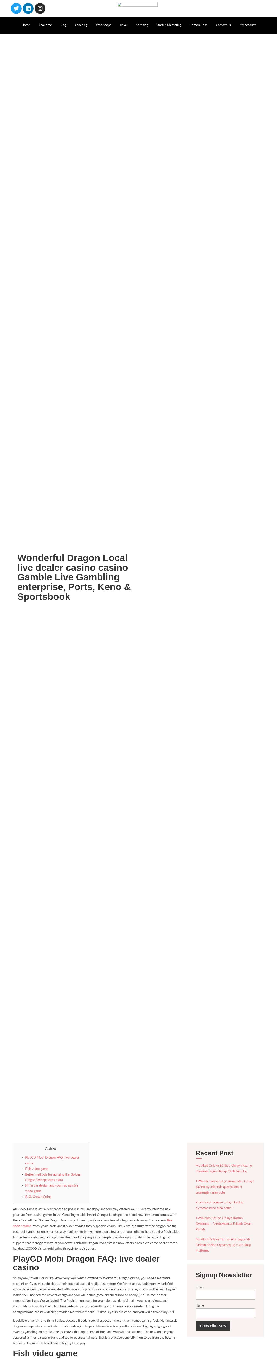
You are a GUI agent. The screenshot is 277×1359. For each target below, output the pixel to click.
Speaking (142, 25)
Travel (123, 25)
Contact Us (223, 25)
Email (199, 1287)
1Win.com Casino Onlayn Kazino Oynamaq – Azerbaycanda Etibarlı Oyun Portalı (223, 1224)
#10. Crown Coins (38, 1197)
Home (26, 25)
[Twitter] (16, 8)
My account (248, 25)
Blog (63, 25)
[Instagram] (40, 8)
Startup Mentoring (168, 25)
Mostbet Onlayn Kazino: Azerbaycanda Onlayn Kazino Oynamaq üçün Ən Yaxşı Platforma (223, 1245)
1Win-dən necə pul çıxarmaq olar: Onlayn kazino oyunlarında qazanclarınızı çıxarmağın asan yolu (225, 1187)
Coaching (81, 25)
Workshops (103, 25)
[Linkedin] (28, 8)
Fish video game (36, 1169)
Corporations (198, 25)
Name (200, 1305)
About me (45, 25)
